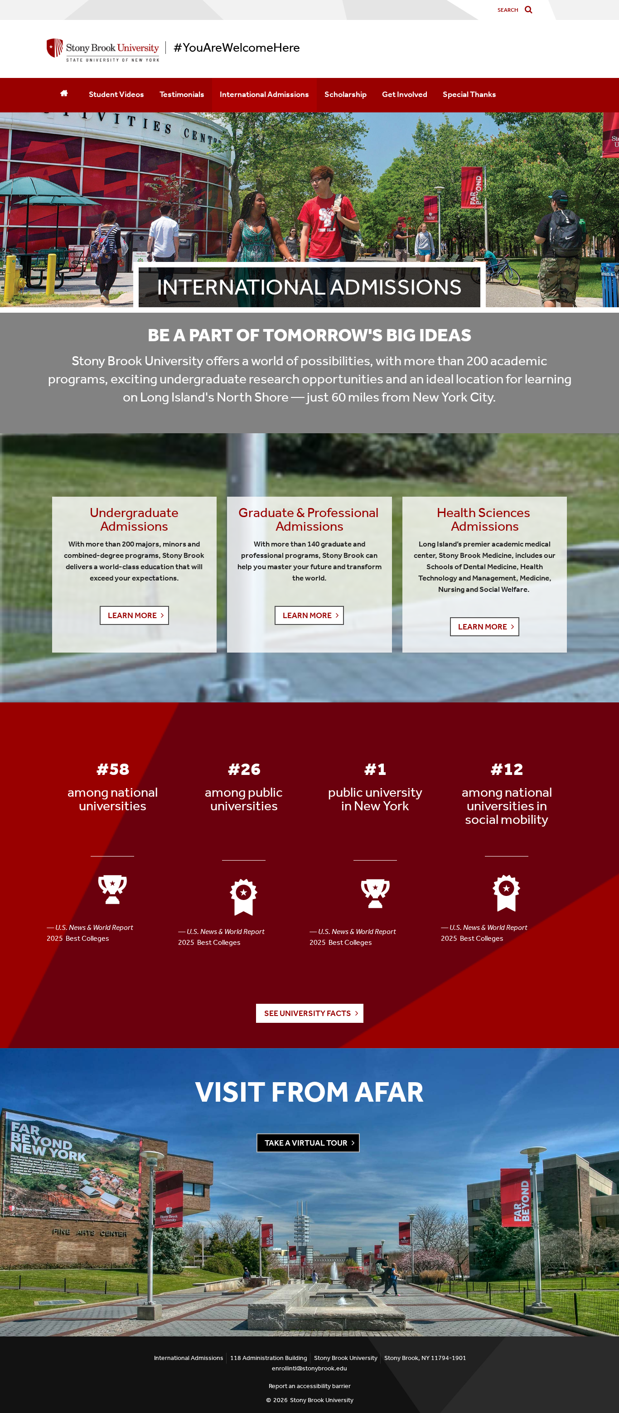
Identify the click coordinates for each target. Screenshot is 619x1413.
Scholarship (345, 94)
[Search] (530, 10)
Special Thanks (469, 94)
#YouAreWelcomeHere (236, 47)
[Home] (64, 95)
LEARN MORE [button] (132, 615)
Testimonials (182, 94)
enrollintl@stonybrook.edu (309, 1368)
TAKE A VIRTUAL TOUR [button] (306, 1143)
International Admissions (264, 94)
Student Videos (116, 94)
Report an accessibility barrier (310, 1386)
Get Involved (404, 94)
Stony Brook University (321, 1400)
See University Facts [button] (307, 1013)
